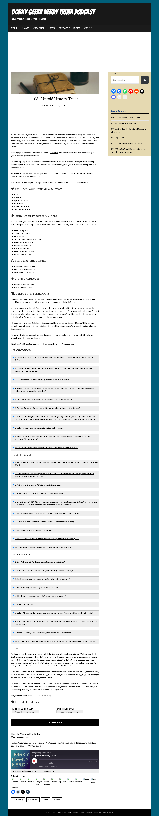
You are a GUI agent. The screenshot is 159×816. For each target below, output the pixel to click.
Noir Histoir (19, 236)
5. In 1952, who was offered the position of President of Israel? (44, 399)
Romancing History (22, 245)
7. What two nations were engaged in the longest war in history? (45, 522)
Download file (18, 771)
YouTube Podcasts (22, 209)
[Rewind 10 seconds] (46, 762)
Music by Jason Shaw (20, 737)
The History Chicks (22, 233)
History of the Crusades (24, 251)
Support (64, 28)
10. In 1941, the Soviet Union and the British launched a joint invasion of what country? (55, 641)
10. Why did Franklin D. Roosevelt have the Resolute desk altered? (46, 448)
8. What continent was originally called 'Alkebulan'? (39, 428)
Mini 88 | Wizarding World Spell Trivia (126, 143)
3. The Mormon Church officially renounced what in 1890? (42, 380)
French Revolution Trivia (24, 269)
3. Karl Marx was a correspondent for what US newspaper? (42, 579)
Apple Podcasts (21, 197)
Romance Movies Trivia (24, 284)
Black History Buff (22, 248)
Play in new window (33, 771)
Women (57, 800)
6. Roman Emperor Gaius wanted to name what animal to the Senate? (47, 408)
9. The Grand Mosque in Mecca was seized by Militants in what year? (47, 539)
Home (14, 28)
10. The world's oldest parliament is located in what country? (43, 547)
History (45, 800)
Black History (18, 800)
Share (54, 766)
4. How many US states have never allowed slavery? (39, 493)
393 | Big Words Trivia (120, 137)
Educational (33, 800)
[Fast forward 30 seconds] (56, 762)
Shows (25, 28)
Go (144, 80)
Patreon (17, 194)
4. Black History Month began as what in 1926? (37, 587)
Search (114, 73)
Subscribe (38, 28)
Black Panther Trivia (23, 287)
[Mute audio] (41, 762)
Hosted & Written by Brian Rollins (25, 734)
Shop (87, 28)
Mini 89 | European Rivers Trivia (124, 123)
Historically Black (22, 230)
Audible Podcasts (21, 206)
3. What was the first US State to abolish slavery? (38, 485)
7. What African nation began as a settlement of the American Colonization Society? (54, 613)
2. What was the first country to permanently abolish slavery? (44, 570)
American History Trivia (24, 266)
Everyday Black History (24, 242)
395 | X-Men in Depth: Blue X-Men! (125, 117)
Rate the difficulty (22, 709)
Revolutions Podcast (23, 254)
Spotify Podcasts (21, 200)
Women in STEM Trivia (24, 272)
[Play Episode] (34, 761)
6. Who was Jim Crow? (25, 604)
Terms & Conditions (93, 812)
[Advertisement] (79, 50)
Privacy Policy (108, 812)
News (52, 28)
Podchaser (18, 203)
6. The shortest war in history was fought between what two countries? (48, 513)
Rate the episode (65, 709)
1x (51, 762)
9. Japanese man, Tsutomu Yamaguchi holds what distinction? (43, 633)
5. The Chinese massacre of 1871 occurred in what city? (40, 596)
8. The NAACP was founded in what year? (34, 530)
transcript (54, 152)
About (76, 28)
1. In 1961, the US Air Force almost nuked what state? (40, 562)
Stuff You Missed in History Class (28, 239)
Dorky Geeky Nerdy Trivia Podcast (53, 12)
